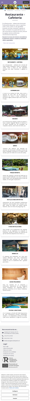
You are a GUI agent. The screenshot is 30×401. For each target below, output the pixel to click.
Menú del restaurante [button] (9, 43)
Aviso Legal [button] (5, 346)
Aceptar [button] (15, 398)
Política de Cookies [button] (7, 350)
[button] (15, 2)
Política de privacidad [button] (8, 348)
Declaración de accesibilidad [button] (9, 352)
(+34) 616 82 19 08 (8, 338)
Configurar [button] (15, 391)
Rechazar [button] (15, 394)
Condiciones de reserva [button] (8, 353)
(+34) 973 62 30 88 (8, 335)
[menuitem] (15, 346)
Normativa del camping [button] (8, 355)
